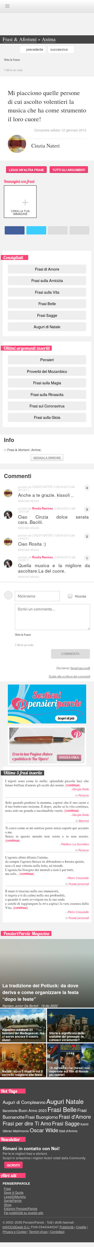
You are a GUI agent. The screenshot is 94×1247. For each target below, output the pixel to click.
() (47, 783)
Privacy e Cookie (15, 1231)
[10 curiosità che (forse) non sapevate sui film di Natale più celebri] (70, 1060)
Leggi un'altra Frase (26, 170)
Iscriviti (13, 1165)
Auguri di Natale (47, 326)
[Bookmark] (79, 230)
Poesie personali (78, 884)
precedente (34, 49)
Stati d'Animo (68, 1131)
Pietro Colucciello (78, 878)
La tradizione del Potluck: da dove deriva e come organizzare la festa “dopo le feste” (40, 992)
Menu (7, 6)
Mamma (84, 821)
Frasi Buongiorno (41, 1117)
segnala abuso (28, 500)
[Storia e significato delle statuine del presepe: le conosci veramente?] (70, 1025)
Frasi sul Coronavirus (47, 405)
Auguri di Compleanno (24, 1102)
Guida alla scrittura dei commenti (69, 676)
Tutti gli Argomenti (68, 170)
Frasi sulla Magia (47, 382)
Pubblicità (67, 1227)
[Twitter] (36, 230)
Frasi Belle (47, 303)
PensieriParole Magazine (26, 933)
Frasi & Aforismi (18, 449)
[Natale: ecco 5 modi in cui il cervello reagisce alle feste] (23, 1060)
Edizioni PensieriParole (20, 1208)
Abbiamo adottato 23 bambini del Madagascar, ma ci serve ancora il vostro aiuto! (23, 1034)
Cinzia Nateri (45, 145)
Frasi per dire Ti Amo (27, 1123)
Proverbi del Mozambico (47, 371)
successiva (59, 49)
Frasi (7, 1188)
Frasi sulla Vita (47, 292)
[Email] (58, 230)
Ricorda (80, 596)
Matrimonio (21, 1131)
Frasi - (47, 6)
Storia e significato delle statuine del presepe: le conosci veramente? (67, 1036)
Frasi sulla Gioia (47, 417)
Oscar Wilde (44, 1130)
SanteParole (13, 1200)
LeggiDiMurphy (15, 1197)
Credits (81, 1227)
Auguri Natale (65, 1101)
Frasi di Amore (47, 269)
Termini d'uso (38, 1231)
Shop (7, 1205)
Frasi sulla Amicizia (47, 280)
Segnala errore (47, 458)
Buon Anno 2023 (33, 1110)
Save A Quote (14, 1192)
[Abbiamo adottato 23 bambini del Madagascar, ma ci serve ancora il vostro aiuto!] (23, 1025)
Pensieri (47, 359)
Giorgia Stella (80, 789)
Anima (35, 449)
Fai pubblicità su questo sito (23, 1213)
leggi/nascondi (80, 668)
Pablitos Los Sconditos (75, 844)
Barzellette (10, 1110)
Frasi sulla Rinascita (47, 394)
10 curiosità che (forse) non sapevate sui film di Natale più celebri (69, 1071)
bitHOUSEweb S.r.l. (16, 1227)
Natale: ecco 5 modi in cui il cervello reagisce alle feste (22, 1073)
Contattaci (57, 1231)
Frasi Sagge (47, 315)
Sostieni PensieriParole (47, 704)
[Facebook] (15, 230)
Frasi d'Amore (75, 1116)
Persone (83, 795)
